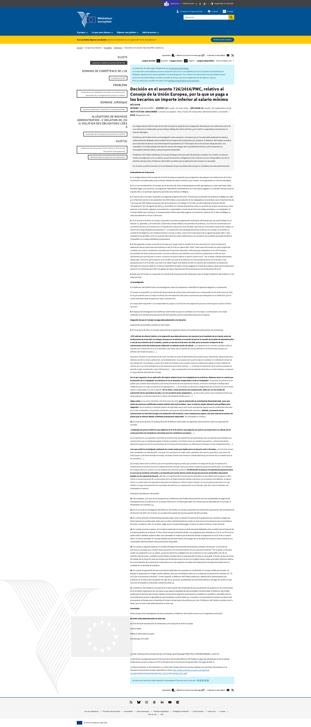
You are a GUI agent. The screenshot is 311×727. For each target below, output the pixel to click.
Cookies (223, 711)
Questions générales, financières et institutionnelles (104, 109)
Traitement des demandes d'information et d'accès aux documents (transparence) (102, 149)
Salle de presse (149, 32)
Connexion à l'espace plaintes (191, 11)
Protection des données (111, 711)
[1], (162, 206)
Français (228, 11)
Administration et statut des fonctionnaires (107, 157)
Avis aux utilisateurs (91, 711)
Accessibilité (128, 711)
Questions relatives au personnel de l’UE (108, 63)
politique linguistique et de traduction (183, 80)
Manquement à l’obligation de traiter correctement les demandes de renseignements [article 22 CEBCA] (103, 94)
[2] (131, 659)
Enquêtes (108, 47)
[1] (131, 654)
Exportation (166, 55)
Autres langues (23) (224, 60)
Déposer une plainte (126, 32)
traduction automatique (179, 68)
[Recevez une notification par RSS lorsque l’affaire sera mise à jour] (232, 55)
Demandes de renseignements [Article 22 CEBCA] (105, 134)
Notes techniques (143, 711)
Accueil (80, 47)
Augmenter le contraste (223, 3)
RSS (162, 714)
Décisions (118, 47)
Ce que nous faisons (101, 32)
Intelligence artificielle (181, 711)
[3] (131, 667)
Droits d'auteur (198, 711)
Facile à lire (174, 3)
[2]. (152, 504)
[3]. (172, 582)
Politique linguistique (161, 711)
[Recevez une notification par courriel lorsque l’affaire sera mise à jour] (228, 55)
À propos (81, 32)
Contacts (215, 11)
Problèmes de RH (118, 78)
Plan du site (152, 714)
